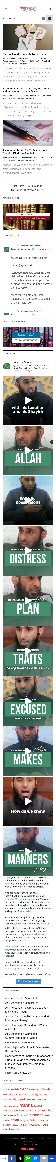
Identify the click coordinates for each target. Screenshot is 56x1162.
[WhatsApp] (28, 1158)
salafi (15, 1120)
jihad (29, 1100)
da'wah (45, 1089)
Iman (45, 1095)
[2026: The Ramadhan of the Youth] (28, 901)
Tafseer (15, 1125)
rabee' (13, 1115)
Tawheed (35, 1124)
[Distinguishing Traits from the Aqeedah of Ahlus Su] (28, 651)
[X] (20, 1158)
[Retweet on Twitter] (18, 245)
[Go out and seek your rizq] (28, 450)
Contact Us (31, 998)
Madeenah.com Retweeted (32, 245)
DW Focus (45, 1138)
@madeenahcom (44, 249)
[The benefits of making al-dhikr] (28, 551)
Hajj (35, 1094)
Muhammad (9, 1110)
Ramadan (22, 1115)
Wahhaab (15, 1129)
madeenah (15, 98)
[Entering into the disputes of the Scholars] (28, 851)
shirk (41, 1120)
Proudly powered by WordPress (28, 1144)
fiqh (23, 1095)
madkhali (15, 1106)
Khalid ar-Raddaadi (25, 59)
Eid (9, 1094)
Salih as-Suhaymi (28, 96)
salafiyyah (24, 1120)
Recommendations (10, 61)
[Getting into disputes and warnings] (28, 400)
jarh (23, 1099)
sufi (46, 1121)
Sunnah (7, 1124)
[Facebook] (12, 1158)
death (5, 1095)
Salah (33, 1120)
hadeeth (28, 1095)
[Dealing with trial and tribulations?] (28, 601)
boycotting (34, 1089)
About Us (28, 1042)
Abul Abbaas (12, 998)
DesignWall (28, 1141)
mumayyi (20, 1111)
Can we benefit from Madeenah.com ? (25, 54)
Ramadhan (35, 1115)
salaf (47, 1115)
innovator (7, 1100)
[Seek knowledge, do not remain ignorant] (28, 701)
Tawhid (44, 1125)
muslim (29, 1110)
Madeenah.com (39, 59)
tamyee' (24, 1124)
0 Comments (28, 98)
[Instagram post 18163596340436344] (28, 801)
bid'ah (24, 1089)
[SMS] (36, 1158)
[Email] (44, 1158)
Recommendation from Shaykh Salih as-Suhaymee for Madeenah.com (27, 90)
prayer (37, 1110)
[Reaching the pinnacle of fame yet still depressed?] (28, 500)
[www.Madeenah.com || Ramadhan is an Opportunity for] (28, 951)
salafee (6, 1120)
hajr (40, 1095)
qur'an (6, 1115)
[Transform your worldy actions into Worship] (28, 751)
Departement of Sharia (18, 1056)
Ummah (6, 1129)
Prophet (47, 1110)
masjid (38, 1105)
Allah (5, 1090)
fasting (16, 1094)
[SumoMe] (52, 1158)
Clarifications (10, 59)
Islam (15, 1099)
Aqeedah (13, 1089)
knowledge (39, 1099)
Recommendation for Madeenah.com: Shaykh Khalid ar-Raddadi (25, 152)
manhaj (27, 1105)
